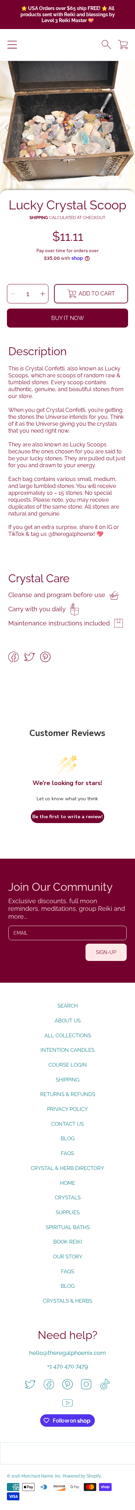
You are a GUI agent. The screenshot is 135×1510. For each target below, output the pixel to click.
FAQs (67, 1153)
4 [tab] (83, 176)
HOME (67, 1183)
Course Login (67, 1065)
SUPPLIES (68, 1212)
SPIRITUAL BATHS (68, 1227)
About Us (68, 1021)
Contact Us (67, 1124)
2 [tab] (62, 176)
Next (127, 128)
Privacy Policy (67, 1109)
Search (67, 1006)
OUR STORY (67, 1257)
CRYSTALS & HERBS (67, 1301)
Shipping (38, 217)
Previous (7, 128)
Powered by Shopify (82, 1476)
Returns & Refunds (67, 1094)
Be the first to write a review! (67, 816)
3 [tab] (72, 176)
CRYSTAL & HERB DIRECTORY (67, 1168)
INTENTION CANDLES (67, 1050)
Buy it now (67, 318)
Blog (68, 1138)
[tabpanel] (67, 128)
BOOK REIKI (67, 1242)
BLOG (68, 1286)
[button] (12, 44)
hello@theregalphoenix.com (67, 1352)
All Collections (67, 1035)
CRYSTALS (68, 1198)
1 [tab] (51, 176)
